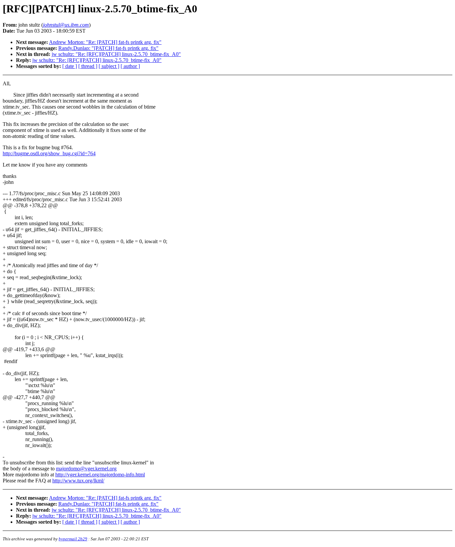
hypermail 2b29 (73, 538)
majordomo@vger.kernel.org (86, 468)
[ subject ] (109, 66)
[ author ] (130, 66)
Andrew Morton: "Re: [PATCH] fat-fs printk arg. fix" (105, 42)
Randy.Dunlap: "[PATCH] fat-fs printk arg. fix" (108, 48)
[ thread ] (87, 66)
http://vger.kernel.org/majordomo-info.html (100, 474)
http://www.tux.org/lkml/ (78, 480)
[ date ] (69, 66)
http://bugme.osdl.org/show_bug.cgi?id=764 (49, 153)
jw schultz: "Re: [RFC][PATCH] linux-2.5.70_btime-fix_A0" (116, 54)
